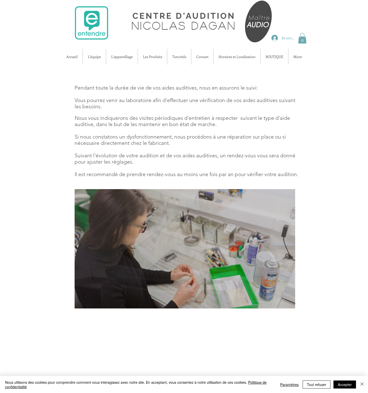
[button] (302, 38)
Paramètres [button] (289, 384)
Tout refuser (316, 384)
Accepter (345, 384)
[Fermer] (362, 384)
